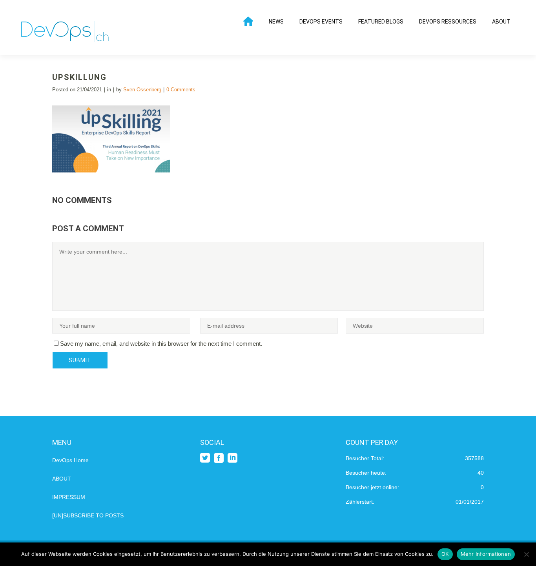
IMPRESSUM (68, 497)
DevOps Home (70, 460)
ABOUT (61, 478)
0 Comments (180, 90)
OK (445, 554)
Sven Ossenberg (142, 90)
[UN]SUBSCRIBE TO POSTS (88, 515)
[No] (526, 554)
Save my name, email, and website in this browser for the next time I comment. (161, 343)
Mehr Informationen (486, 554)
